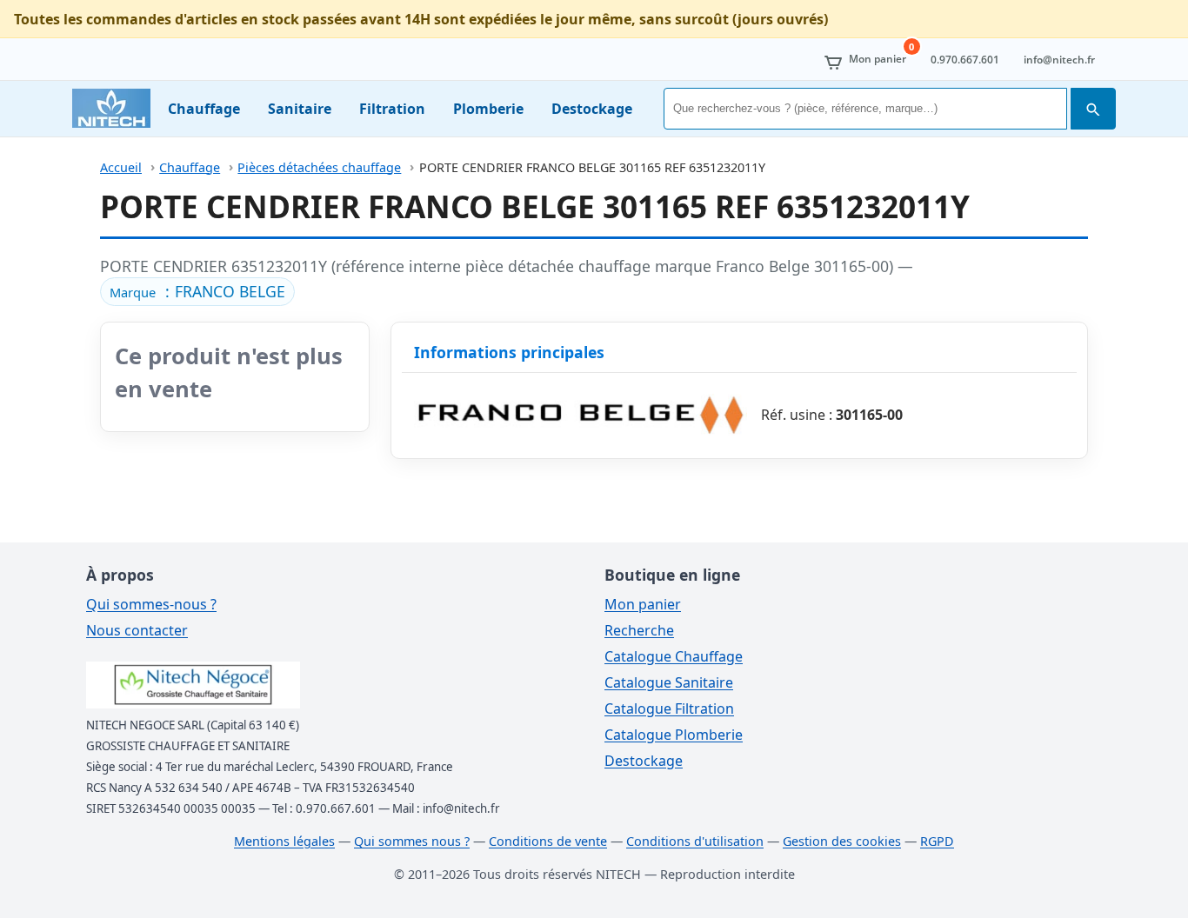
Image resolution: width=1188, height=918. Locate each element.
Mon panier (642, 604)
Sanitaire (299, 108)
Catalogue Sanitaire (668, 682)
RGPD (937, 841)
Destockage (591, 108)
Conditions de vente (548, 841)
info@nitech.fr (1059, 59)
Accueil (121, 167)
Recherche (639, 630)
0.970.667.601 (965, 59)
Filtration (392, 108)
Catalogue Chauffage (673, 656)
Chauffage (204, 108)
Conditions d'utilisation (695, 841)
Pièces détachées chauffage (319, 167)
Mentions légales (284, 841)
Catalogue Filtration (669, 708)
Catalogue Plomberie (673, 734)
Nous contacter (137, 630)
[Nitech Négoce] (111, 108)
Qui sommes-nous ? (151, 604)
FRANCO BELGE (230, 291)
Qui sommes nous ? (412, 841)
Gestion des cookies (842, 841)
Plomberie (488, 108)
